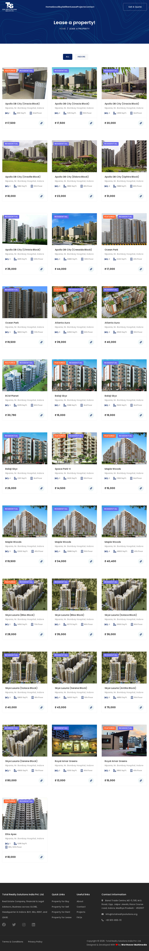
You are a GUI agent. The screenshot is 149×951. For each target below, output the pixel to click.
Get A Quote (135, 6)
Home (49, 6)
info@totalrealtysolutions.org (121, 914)
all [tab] (67, 56)
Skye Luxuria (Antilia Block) (120, 688)
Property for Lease (61, 917)
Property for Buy (60, 901)
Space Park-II (63, 469)
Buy (60, 6)
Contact (89, 6)
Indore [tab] (81, 56)
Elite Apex (10, 834)
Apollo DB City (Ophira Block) (122, 176)
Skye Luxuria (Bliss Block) (20, 615)
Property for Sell (60, 906)
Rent (68, 6)
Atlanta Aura (62, 322)
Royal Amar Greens (66, 761)
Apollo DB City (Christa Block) (22, 249)
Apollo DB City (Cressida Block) (73, 249)
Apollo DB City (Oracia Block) (22, 103)
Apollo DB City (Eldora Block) (72, 176)
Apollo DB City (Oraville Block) (23, 176)
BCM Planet (12, 395)
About (55, 6)
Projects (81, 6)
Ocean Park (111, 249)
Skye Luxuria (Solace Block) (121, 615)
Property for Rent (61, 912)
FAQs (79, 917)
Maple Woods (113, 469)
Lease (74, 6)
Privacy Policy (35, 941)
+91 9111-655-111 (113, 920)
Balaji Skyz (61, 395)
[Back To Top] (141, 943)
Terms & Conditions (12, 941)
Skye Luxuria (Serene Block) (71, 688)
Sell (64, 6)
